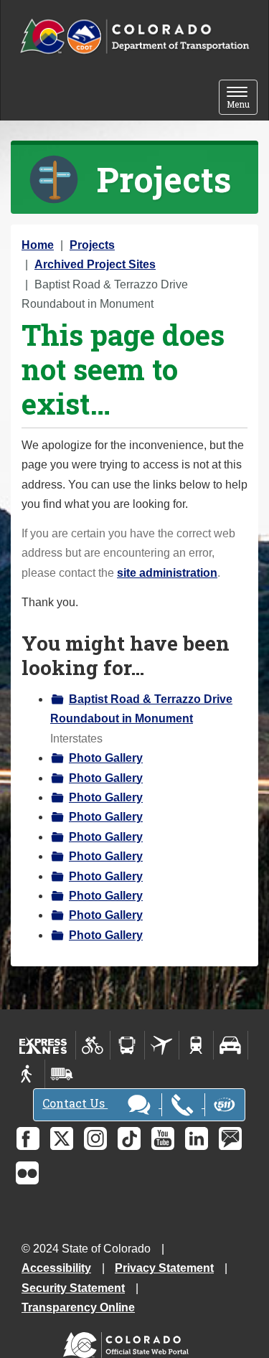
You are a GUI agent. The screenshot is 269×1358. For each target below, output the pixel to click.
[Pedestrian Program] (27, 1074)
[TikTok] (129, 1138)
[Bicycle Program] (92, 1045)
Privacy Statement (164, 1268)
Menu (242, 99)
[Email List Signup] (230, 1138)
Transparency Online (78, 1307)
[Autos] (230, 1045)
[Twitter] (61, 1138)
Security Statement (73, 1288)
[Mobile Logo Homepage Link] (134, 37)
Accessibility (56, 1268)
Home (38, 245)
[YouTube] (163, 1138)
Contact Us (75, 1103)
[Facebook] (28, 1138)
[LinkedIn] (196, 1138)
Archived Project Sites (95, 264)
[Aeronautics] (161, 1045)
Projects (92, 245)
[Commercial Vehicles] (61, 1074)
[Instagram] (95, 1138)
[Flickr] (27, 1173)
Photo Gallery (106, 758)
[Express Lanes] (43, 1045)
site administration (167, 573)
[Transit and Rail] (127, 1045)
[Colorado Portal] (128, 1342)
